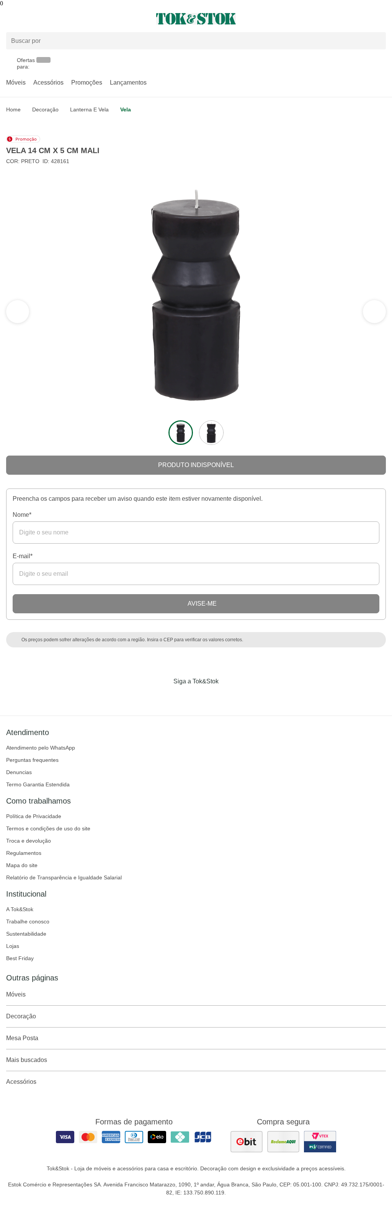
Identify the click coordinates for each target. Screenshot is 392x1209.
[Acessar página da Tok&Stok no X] (228, 697)
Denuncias (19, 772)
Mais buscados (26, 1060)
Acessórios (48, 82)
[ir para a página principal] (196, 19)
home (13, 109)
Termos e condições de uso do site (48, 828)
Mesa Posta (22, 1038)
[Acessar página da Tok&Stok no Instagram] (185, 697)
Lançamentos (128, 82)
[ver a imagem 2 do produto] (211, 432)
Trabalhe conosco (27, 921)
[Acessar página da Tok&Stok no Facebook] (164, 697)
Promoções (86, 82)
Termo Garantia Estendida (38, 784)
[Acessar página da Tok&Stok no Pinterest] (207, 697)
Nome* (22, 514)
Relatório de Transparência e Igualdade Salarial (64, 877)
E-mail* (23, 556)
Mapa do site (22, 865)
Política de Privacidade (33, 816)
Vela (125, 109)
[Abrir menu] (65, 18)
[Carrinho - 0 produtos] (381, 18)
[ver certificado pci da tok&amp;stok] (320, 1141)
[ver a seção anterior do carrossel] (374, 311)
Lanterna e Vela (89, 109)
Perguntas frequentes (32, 760)
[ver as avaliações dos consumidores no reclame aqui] (283, 1141)
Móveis (16, 82)
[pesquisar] (376, 41)
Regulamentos (23, 853)
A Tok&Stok (19, 909)
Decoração (45, 109)
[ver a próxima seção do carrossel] (17, 311)
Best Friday (20, 958)
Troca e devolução (28, 841)
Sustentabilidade (26, 934)
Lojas (12, 946)
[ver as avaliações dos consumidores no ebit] (246, 1141)
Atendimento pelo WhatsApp (40, 748)
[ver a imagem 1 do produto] (180, 432)
